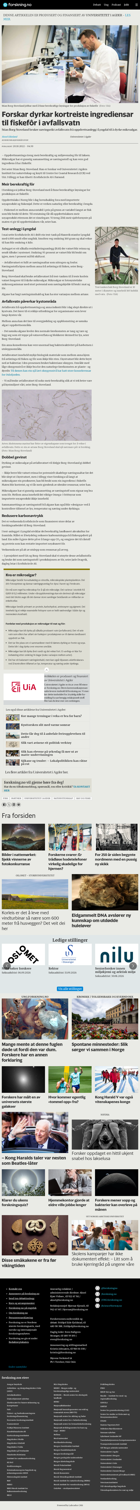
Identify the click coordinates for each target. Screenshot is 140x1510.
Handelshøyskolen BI (16, 1431)
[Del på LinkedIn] (13, 804)
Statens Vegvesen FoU (109, 1425)
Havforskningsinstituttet (18, 1435)
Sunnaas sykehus (107, 1432)
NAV (9, 1481)
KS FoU (10, 1462)
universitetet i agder (37, 798)
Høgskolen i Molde (15, 1439)
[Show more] (46, 669)
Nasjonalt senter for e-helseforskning (70, 1420)
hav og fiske (83, 798)
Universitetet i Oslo (108, 1463)
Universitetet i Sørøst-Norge (112, 1471)
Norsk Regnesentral (62, 1469)
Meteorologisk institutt (17, 1477)
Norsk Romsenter (61, 1473)
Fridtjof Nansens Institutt (18, 1428)
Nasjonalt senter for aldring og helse (70, 1416)
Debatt (97, 4)
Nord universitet (61, 1438)
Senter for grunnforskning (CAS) (114, 1410)
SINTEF (103, 1406)
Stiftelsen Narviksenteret (111, 1429)
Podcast (116, 4)
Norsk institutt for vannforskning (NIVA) (72, 1484)
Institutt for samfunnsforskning (21, 1458)
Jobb (126, 4)
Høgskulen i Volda (15, 1447)
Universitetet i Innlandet (111, 1459)
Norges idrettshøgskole (64, 1461)
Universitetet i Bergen (109, 1455)
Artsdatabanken (14, 1395)
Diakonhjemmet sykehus (18, 1399)
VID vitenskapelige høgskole (113, 1486)
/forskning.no (109, 1294)
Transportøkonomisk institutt (113, 1444)
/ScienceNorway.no (111, 1305)
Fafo (9, 1409)
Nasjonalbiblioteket (62, 1405)
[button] (7, 966)
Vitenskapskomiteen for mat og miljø (116, 1490)
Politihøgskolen (107, 1384)
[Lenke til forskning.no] (44, 3)
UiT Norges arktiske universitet (114, 1448)
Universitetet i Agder (109, 1452)
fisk (5, 798)
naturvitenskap (63, 798)
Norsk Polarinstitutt (62, 1465)
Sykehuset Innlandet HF (110, 1436)
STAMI (103, 1421)
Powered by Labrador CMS (70, 1505)
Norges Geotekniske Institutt (66, 1446)
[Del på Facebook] (4, 804)
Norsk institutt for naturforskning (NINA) (72, 1481)
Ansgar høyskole (14, 1384)
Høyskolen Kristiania (16, 1454)
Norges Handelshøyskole (65, 1450)
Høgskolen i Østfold (16, 1443)
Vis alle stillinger (70, 989)
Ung (106, 4)
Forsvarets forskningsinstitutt (20, 1420)
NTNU (56, 1402)
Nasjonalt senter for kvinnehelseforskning (72, 1424)
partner (16, 798)
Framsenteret (13, 1424)
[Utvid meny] (136, 5)
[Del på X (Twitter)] (9, 804)
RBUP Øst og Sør (107, 1392)
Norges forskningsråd (63, 1454)
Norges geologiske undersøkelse (68, 1457)
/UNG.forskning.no (111, 1300)
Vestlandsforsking (108, 1479)
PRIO (102, 1388)
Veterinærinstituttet (109, 1482)
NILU (9, 1495)
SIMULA (104, 1402)
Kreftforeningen (14, 1466)
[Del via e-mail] (18, 804)
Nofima (57, 1434)
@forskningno (109, 1288)
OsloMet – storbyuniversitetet (67, 1488)
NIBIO (9, 1484)
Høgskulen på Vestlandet (18, 1451)
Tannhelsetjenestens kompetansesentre (118, 1440)
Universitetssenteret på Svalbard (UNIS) (117, 1475)
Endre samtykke (18, 1366)
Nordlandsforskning (63, 1442)
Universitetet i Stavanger (111, 1467)
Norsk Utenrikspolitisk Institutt (68, 1477)
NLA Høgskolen (61, 1384)
